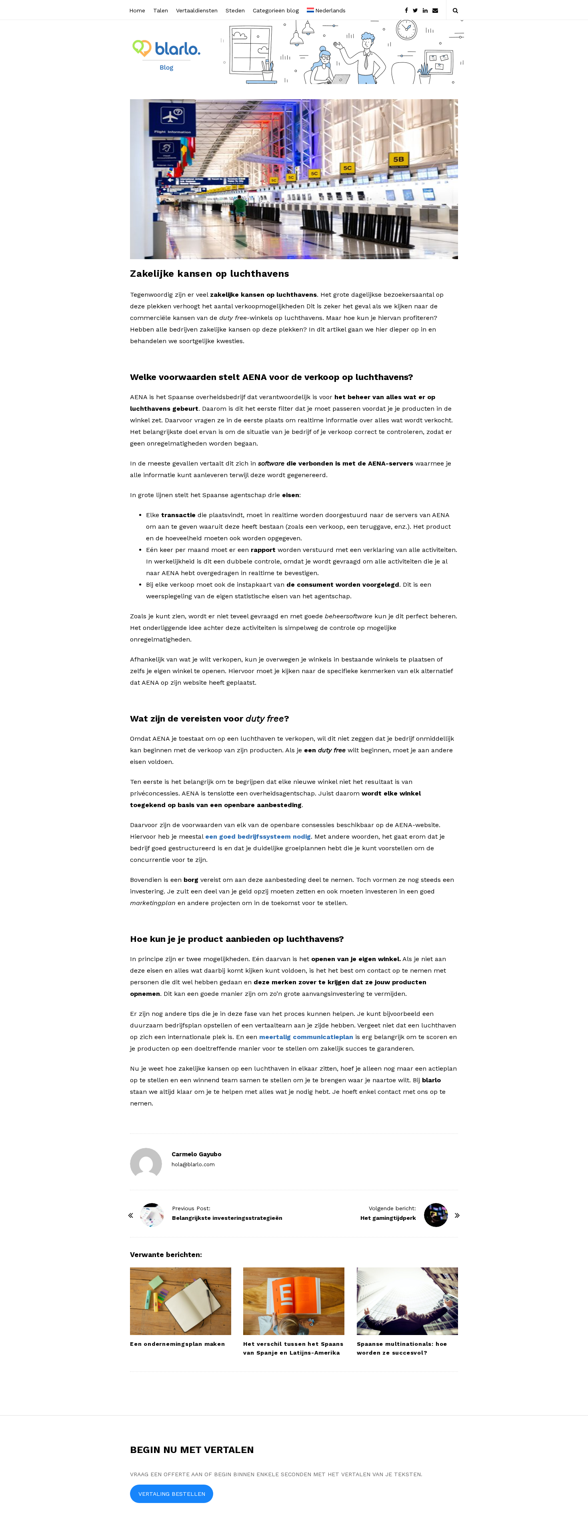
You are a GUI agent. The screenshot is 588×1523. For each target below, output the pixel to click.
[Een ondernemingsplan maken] (180, 1301)
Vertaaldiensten (197, 10)
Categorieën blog (276, 10)
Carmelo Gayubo (197, 1154)
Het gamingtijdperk (388, 1218)
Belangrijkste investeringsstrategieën (227, 1218)
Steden (235, 10)
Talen (160, 10)
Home (137, 10)
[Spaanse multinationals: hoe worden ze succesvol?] (407, 1301)
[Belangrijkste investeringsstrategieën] (152, 1215)
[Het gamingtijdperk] (436, 1215)
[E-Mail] (435, 10)
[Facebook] (406, 10)
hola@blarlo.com (193, 1164)
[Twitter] (415, 10)
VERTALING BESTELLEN (171, 1494)
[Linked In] (425, 10)
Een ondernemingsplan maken (177, 1344)
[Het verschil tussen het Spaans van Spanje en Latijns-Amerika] (293, 1301)
